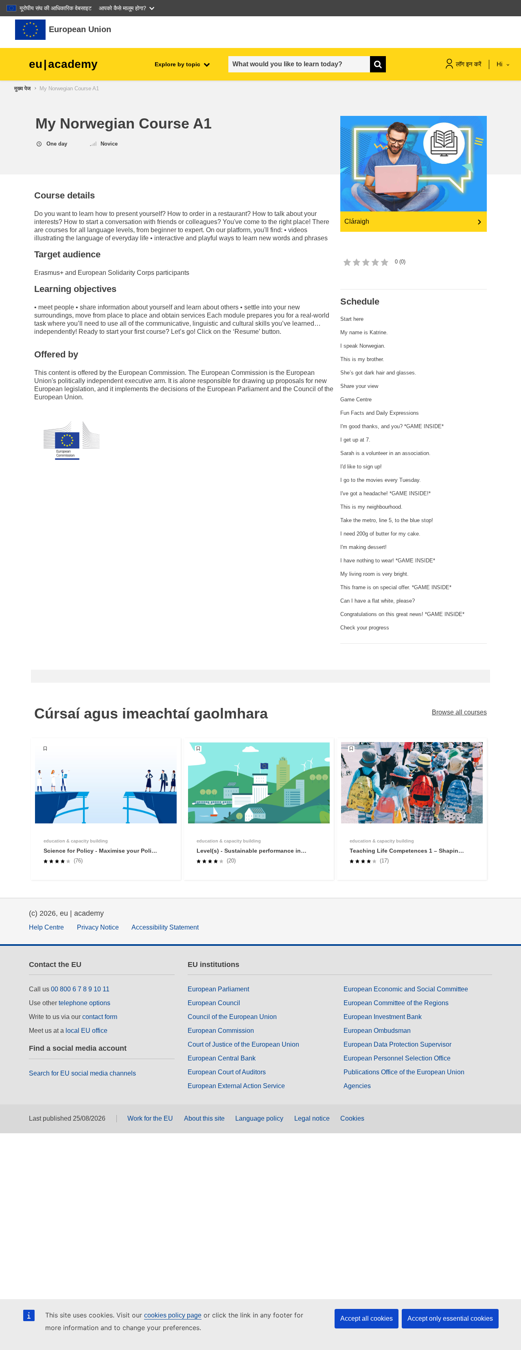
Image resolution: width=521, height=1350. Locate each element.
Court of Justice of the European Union (243, 1044)
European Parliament (218, 989)
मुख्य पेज (22, 88)
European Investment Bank (383, 1016)
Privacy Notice (98, 927)
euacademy (63, 64)
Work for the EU (150, 1118)
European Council (214, 1002)
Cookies (352, 1118)
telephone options (84, 1002)
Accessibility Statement (165, 927)
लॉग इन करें (469, 64)
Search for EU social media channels (82, 1073)
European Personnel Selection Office (397, 1058)
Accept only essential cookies (450, 1318)
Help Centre (46, 927)
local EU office (86, 1030)
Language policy (259, 1118)
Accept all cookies (366, 1318)
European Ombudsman (377, 1030)
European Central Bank (222, 1058)
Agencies (357, 1085)
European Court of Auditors (227, 1072)
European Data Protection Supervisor (397, 1044)
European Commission (221, 1030)
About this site (204, 1118)
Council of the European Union (232, 1016)
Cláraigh (356, 221)
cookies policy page (172, 1315)
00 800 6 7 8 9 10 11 (80, 989)
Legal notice (312, 1118)
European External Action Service (236, 1085)
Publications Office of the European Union (404, 1072)
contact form (99, 1016)
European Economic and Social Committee (406, 989)
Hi (500, 64)
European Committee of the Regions (396, 1002)
